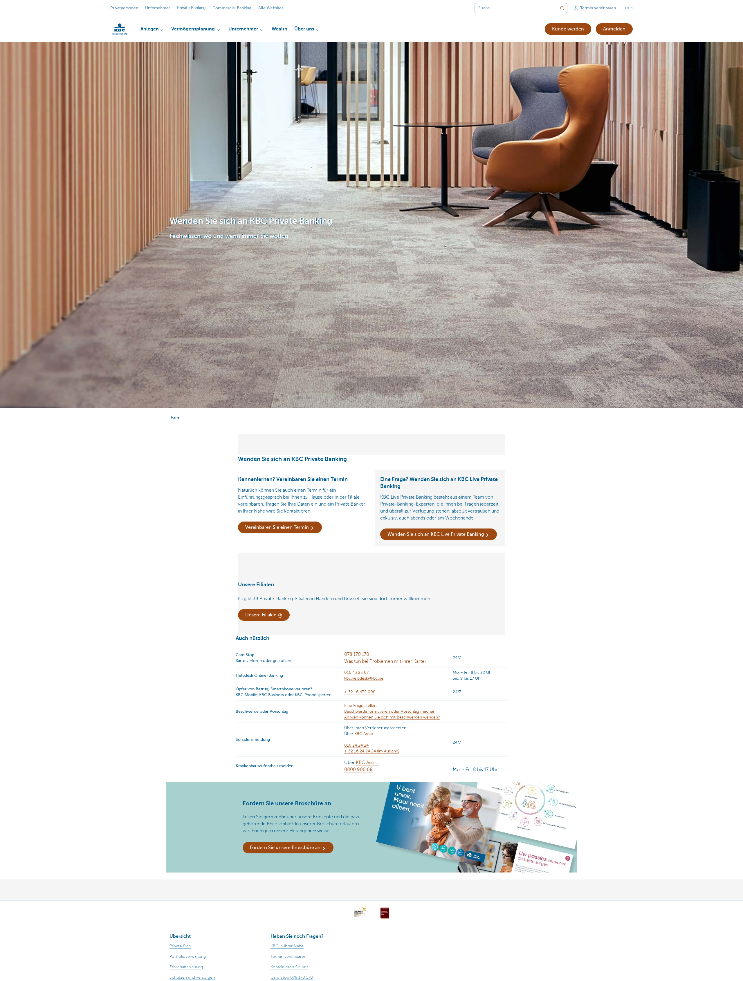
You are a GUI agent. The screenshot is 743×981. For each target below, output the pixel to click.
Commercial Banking (231, 8)
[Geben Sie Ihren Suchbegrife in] (562, 8)
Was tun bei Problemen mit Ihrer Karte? (385, 661)
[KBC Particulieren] (119, 29)
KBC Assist (364, 734)
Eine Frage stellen (360, 705)
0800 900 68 (358, 769)
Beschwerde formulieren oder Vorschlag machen (389, 711)
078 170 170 (356, 654)
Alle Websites (270, 8)
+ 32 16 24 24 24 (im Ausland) (371, 751)
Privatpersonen (124, 8)
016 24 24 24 (356, 745)
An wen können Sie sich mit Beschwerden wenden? (392, 717)
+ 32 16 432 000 (360, 692)
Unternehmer (157, 8)
